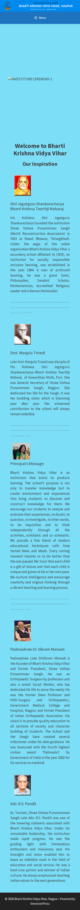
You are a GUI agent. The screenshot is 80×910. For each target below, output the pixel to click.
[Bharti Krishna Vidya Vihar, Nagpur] (40, 5)
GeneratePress (40, 903)
